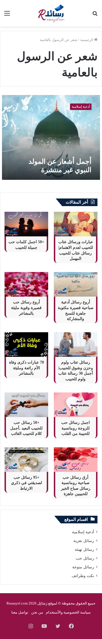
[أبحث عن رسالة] (95, 15)
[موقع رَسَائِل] (51, 13)
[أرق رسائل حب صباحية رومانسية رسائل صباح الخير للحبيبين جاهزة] (75, 459)
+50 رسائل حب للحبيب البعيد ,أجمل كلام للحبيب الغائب (26, 428)
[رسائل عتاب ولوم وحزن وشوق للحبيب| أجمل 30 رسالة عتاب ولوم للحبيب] (75, 344)
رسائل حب (85, 558)
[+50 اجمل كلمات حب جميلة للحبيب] (26, 224)
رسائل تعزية (83, 541)
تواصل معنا (19, 612)
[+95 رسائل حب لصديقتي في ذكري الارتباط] (26, 459)
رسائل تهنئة (84, 549)
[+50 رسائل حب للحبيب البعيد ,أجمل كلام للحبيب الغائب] (26, 404)
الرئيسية (87, 40)
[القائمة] (7, 15)
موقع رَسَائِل (46, 603)
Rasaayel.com (17, 603)
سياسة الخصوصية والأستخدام (68, 612)
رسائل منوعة (83, 567)
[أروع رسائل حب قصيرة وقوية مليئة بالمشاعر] (26, 284)
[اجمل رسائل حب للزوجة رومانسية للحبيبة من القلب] (75, 404)
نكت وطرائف (83, 576)
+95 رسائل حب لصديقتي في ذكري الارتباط (26, 483)
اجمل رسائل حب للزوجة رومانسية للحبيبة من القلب (75, 428)
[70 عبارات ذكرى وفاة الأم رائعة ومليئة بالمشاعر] (26, 344)
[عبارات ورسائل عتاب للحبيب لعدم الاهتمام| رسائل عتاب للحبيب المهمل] (75, 224)
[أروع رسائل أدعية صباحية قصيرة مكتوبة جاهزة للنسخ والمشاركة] (75, 284)
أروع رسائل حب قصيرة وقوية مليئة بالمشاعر (26, 307)
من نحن (37, 612)
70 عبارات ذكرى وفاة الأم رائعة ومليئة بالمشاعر (26, 367)
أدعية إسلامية (83, 532)
